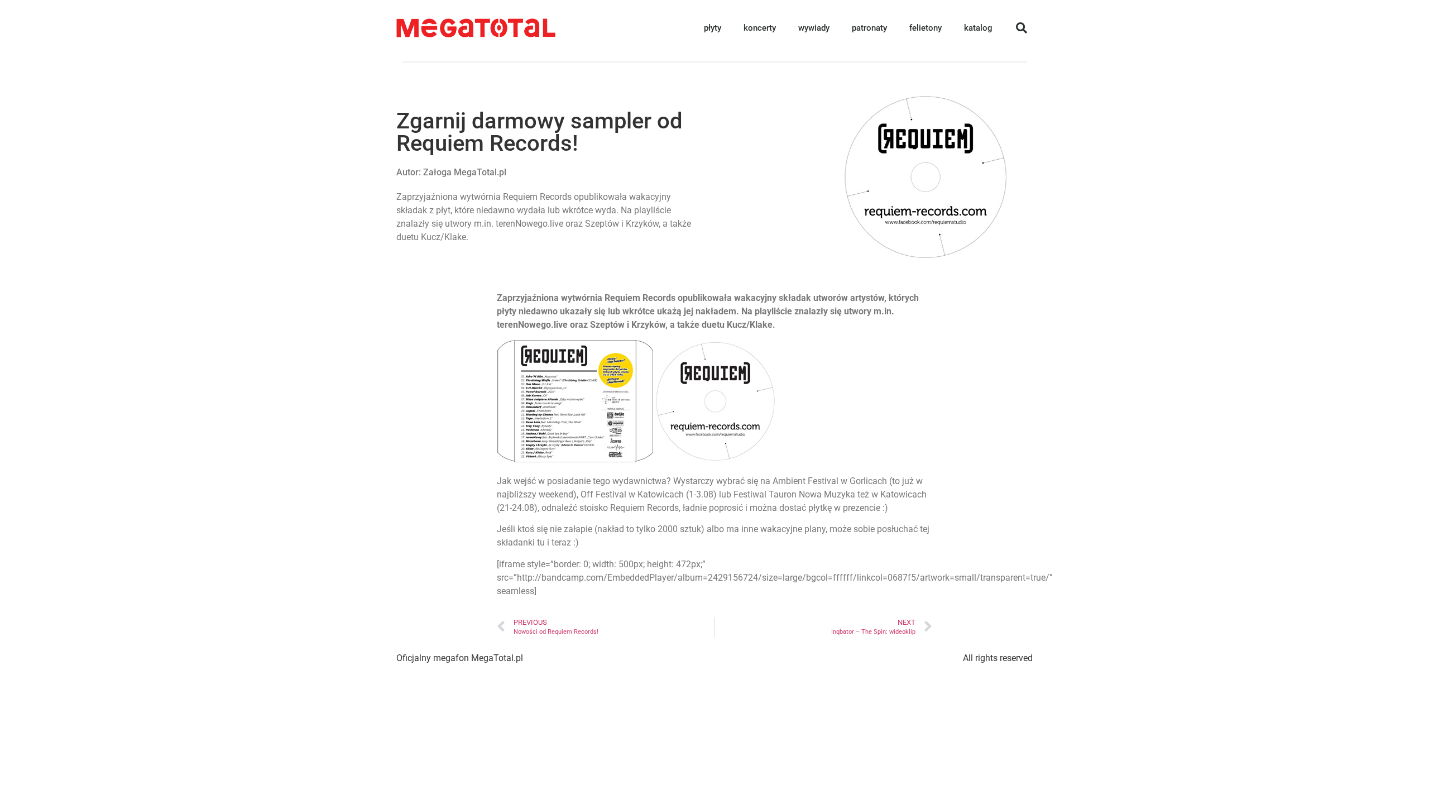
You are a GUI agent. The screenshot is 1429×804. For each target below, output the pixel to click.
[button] (1021, 28)
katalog (978, 28)
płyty (712, 28)
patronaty (869, 28)
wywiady (813, 28)
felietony (925, 28)
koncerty (760, 28)
